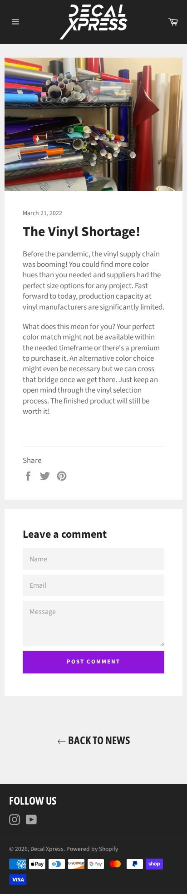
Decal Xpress (47, 849)
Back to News (98, 739)
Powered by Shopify (92, 849)
